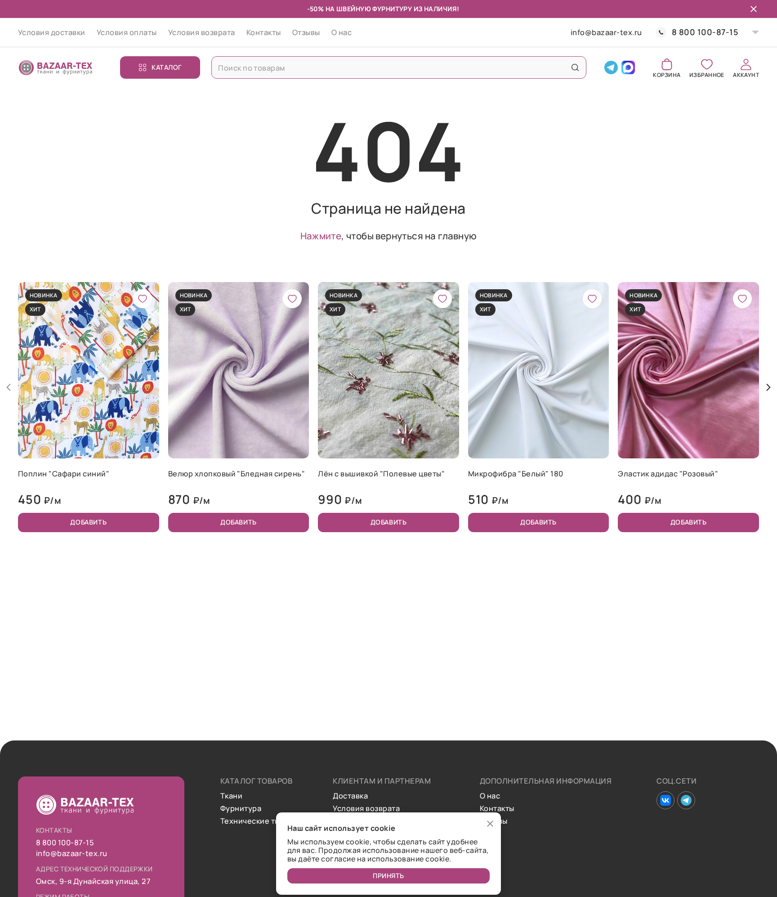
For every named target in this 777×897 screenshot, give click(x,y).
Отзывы (306, 32)
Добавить (88, 522)
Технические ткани (256, 820)
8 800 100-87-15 (705, 32)
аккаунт (746, 74)
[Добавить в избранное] (142, 298)
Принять (388, 875)
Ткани (231, 795)
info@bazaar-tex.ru (606, 32)
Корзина (666, 74)
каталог (167, 67)
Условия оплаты (127, 32)
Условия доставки (51, 32)
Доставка (350, 795)
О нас (341, 32)
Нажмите (320, 235)
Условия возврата (201, 32)
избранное (706, 74)
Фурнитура (240, 808)
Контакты (263, 32)
